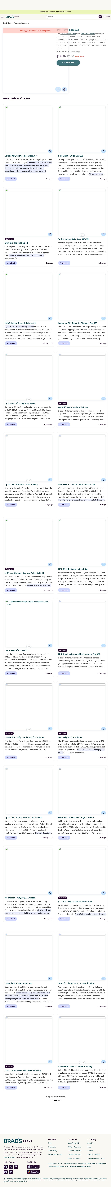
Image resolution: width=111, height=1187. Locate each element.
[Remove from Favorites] (58, 89)
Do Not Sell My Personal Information (61, 1166)
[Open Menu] (2, 16)
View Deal (11, 179)
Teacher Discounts (74, 1151)
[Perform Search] (100, 17)
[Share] (64, 89)
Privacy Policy (93, 1164)
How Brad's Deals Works (96, 1158)
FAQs (49, 1143)
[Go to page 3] (83, 1062)
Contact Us (52, 1147)
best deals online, (10, 1157)
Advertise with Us (93, 1154)
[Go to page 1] (81, 235)
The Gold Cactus (88, 33)
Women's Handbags (21, 23)
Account (107, 17)
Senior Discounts (74, 1158)
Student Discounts (74, 1154)
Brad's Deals (7, 23)
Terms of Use (82, 1164)
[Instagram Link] (16, 1167)
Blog (89, 1147)
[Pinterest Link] (5, 1172)
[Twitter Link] (11, 1167)
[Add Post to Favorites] (103, 234)
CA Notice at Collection (83, 1166)
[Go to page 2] (82, 235)
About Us (90, 1143)
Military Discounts (74, 1147)
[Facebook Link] (5, 1167)
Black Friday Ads (73, 1143)
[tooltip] (58, 89)
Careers (90, 1151)
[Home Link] (12, 16)
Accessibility (52, 1151)
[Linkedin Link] (11, 1172)
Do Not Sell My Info (55, 1154)
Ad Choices (102, 1164)
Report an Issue (55, 1100)
